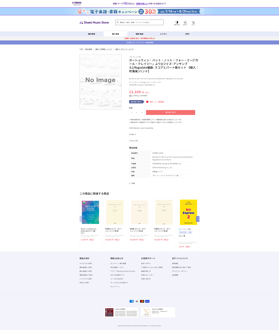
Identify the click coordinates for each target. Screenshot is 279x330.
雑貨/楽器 (139, 34)
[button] (139, 22)
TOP (81, 49)
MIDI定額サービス (116, 267)
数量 (131, 108)
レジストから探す (86, 279)
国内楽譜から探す (86, 267)
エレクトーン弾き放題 (118, 263)
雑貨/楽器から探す (86, 275)
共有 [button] (133, 183)
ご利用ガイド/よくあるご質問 (151, 267)
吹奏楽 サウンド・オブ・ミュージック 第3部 (113, 230)
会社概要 (175, 275)
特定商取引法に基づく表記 (181, 267)
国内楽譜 (91, 34)
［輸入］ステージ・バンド (124, 49)
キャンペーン (115, 286)
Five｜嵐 (182, 236)
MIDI (187, 34)
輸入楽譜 (115, 34)
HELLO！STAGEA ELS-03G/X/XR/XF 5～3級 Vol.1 (89, 231)
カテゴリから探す (86, 263)
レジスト (163, 34)
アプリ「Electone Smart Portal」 (123, 271)
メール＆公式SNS (116, 279)
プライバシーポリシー (180, 271)
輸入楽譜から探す (86, 271)
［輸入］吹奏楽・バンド (103, 49)
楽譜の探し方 (146, 271)
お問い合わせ (146, 279)
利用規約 (175, 263)
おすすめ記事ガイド (117, 275)
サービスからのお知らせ (119, 282)
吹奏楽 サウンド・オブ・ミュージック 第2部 (162, 230)
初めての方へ (146, 263)
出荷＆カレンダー (147, 275)
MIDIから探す (84, 282)
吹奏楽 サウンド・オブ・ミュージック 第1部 (138, 230)
